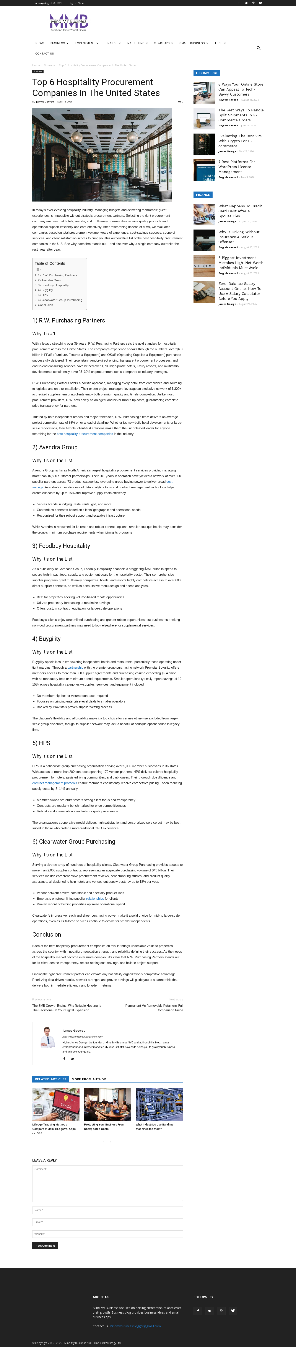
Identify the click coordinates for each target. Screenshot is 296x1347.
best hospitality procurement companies (85, 434)
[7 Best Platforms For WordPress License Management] (204, 170)
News (39, 43)
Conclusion (45, 305)
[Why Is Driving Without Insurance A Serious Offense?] (204, 240)
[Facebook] (239, 3)
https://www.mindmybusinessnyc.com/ (82, 1036)
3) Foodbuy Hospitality (53, 285)
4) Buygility (45, 290)
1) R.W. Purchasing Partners (57, 275)
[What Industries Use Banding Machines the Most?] (159, 1104)
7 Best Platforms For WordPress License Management (236, 167)
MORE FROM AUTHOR (89, 1079)
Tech (219, 43)
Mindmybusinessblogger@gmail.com (135, 1326)
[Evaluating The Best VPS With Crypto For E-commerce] (204, 144)
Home (36, 65)
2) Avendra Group (50, 280)
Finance (111, 43)
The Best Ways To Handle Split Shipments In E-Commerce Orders (241, 115)
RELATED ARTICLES (51, 1079)
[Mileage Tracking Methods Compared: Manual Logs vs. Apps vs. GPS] (56, 1104)
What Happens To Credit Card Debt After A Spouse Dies (240, 211)
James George (45, 101)
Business (57, 43)
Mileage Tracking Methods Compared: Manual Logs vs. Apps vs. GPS (54, 1129)
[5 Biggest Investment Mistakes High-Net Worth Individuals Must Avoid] (204, 266)
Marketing (136, 43)
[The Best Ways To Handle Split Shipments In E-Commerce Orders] (204, 118)
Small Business (192, 43)
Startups (162, 43)
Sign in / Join (77, 3)
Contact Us (44, 53)
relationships (95, 898)
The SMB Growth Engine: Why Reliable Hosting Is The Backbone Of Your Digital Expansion (66, 1008)
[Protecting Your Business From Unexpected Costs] (107, 1104)
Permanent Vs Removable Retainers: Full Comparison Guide (154, 1008)
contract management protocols (54, 783)
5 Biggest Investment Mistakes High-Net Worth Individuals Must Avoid (240, 263)
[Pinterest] (253, 3)
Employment (85, 43)
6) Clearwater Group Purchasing (60, 300)
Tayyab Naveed (228, 99)
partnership (75, 667)
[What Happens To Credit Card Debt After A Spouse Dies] (204, 214)
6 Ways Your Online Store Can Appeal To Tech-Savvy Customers (240, 89)
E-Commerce (207, 73)
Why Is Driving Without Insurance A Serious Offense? (239, 237)
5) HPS (43, 295)
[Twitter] (260, 3)
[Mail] (246, 3)
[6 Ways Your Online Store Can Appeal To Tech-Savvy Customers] (204, 93)
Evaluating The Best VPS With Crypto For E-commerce (240, 141)
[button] (258, 48)
